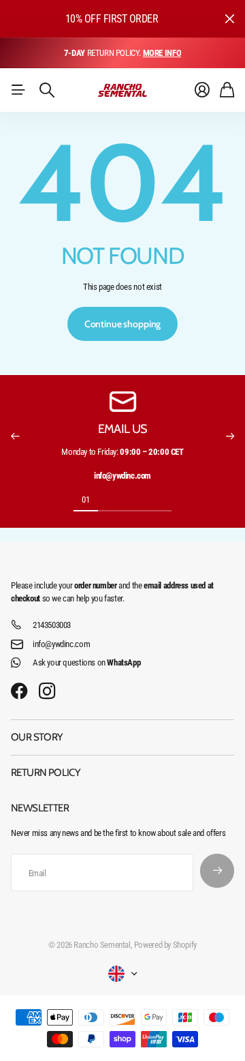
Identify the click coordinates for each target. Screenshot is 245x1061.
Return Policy (45, 772)
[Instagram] (47, 691)
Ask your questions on (86, 662)
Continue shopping (122, 324)
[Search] (46, 90)
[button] (15, 436)
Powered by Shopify (165, 945)
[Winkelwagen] (227, 90)
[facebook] (19, 691)
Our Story (37, 737)
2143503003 (52, 625)
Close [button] (229, 19)
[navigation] (110, 499)
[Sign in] (202, 90)
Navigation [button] (18, 90)
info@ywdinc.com (61, 644)
